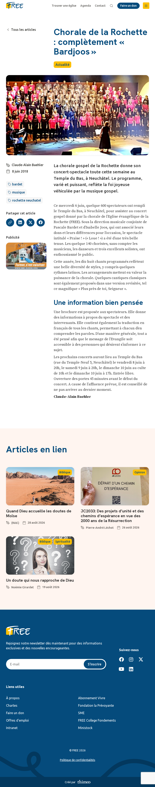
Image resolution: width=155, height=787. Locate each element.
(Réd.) (15, 522)
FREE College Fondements (97, 720)
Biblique (64, 472)
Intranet (12, 728)
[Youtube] (121, 669)
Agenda (85, 5)
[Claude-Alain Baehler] (8, 164)
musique (18, 192)
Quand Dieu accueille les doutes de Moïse (38, 513)
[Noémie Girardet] (8, 586)
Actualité (62, 64)
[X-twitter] (140, 659)
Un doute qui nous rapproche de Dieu (40, 580)
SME (81, 713)
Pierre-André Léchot (100, 527)
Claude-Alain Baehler (27, 165)
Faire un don (15, 713)
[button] (146, 5)
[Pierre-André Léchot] (82, 527)
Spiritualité (62, 541)
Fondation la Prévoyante (96, 705)
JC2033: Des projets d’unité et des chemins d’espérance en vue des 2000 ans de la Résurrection (112, 515)
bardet (17, 184)
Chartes (11, 705)
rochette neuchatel (26, 200)
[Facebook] (121, 659)
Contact (100, 5)
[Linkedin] (131, 669)
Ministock (85, 728)
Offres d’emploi (17, 720)
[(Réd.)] (8, 522)
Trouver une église (64, 5)
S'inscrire (94, 664)
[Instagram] (131, 659)
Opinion (139, 472)
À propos (13, 698)
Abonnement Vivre (91, 698)
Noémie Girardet (22, 587)
